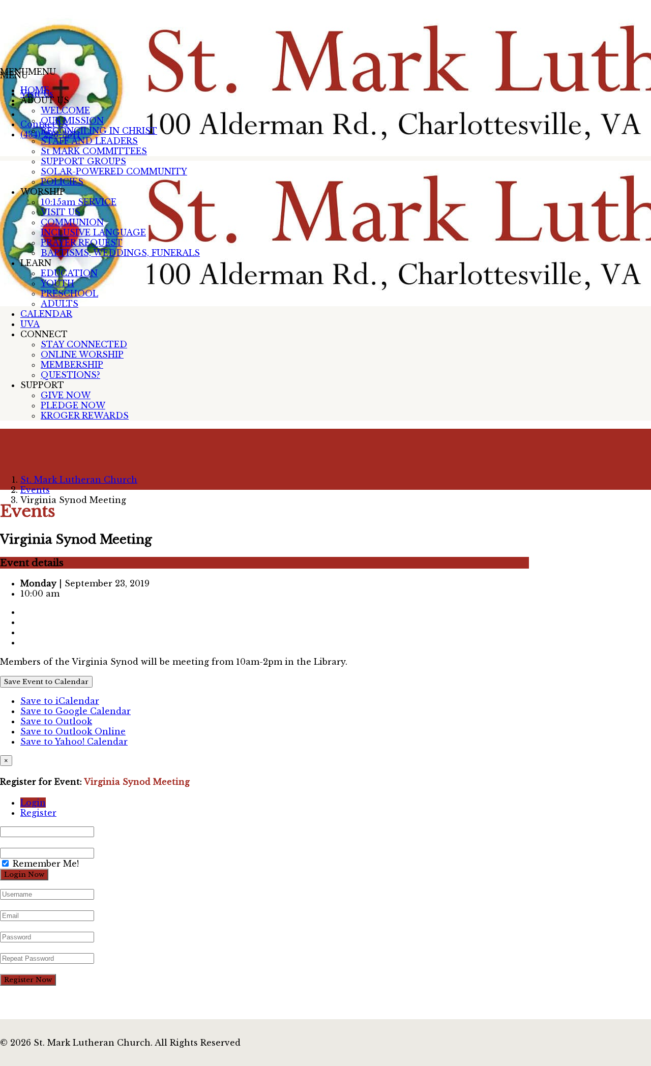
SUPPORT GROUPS (83, 161)
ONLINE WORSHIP (82, 354)
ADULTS (59, 304)
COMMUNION (72, 222)
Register (38, 813)
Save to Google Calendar (75, 711)
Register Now (28, 979)
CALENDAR (46, 314)
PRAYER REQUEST (82, 243)
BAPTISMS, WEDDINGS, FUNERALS (120, 253)
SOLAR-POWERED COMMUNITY (114, 171)
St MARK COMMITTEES (94, 151)
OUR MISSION (72, 120)
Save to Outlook (56, 721)
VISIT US (60, 212)
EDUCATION (69, 273)
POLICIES (62, 181)
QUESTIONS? (70, 375)
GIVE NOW (66, 395)
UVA (30, 324)
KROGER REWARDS (85, 415)
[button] (28, 72)
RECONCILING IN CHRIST (99, 131)
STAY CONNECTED (84, 344)
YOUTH (57, 283)
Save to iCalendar (59, 701)
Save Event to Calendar (46, 681)
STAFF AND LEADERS (89, 141)
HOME (34, 90)
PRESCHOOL (69, 293)
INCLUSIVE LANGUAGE (93, 232)
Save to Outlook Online (73, 731)
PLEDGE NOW (73, 405)
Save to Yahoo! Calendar (74, 741)
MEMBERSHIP (72, 365)
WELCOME (65, 110)
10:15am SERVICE (78, 202)
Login (33, 802)
